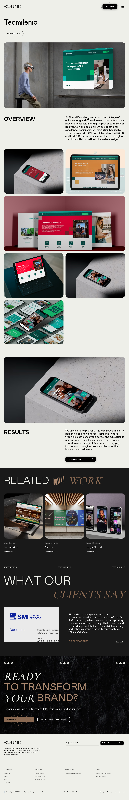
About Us (7, 773)
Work (6, 776)
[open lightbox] (64, 75)
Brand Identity (39, 773)
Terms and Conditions (103, 773)
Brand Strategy (40, 776)
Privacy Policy (101, 776)
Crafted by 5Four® (70, 792)
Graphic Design (40, 779)
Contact (7, 782)
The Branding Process (73, 773)
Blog (5, 779)
